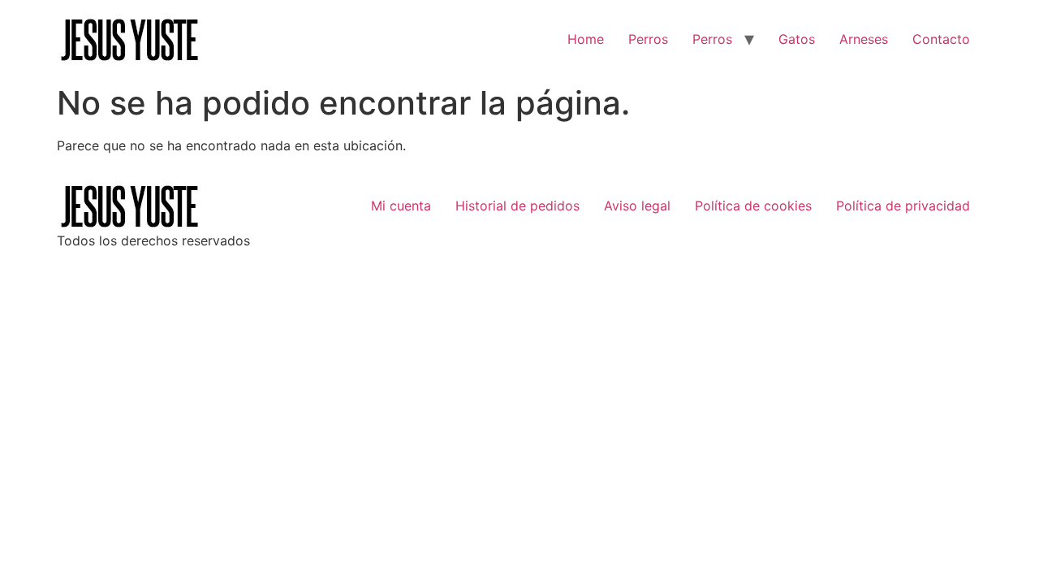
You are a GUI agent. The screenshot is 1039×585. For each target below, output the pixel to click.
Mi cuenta (401, 205)
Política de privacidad (903, 205)
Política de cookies (753, 205)
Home (585, 39)
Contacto (941, 39)
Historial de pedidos (517, 205)
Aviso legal (637, 205)
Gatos (796, 39)
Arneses (863, 39)
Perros (648, 39)
